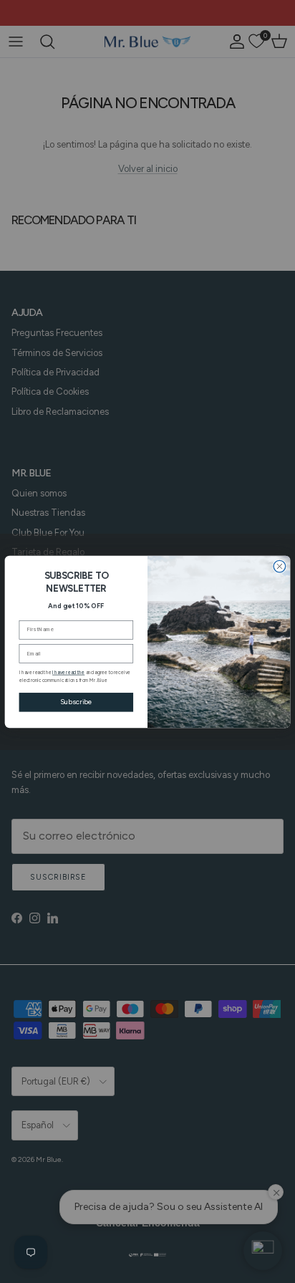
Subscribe (76, 702)
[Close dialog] (280, 566)
